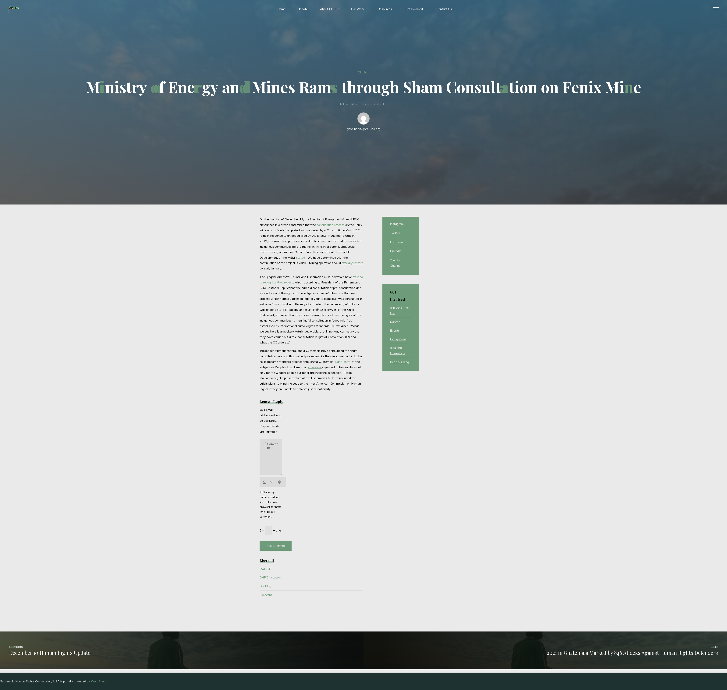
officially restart (352, 263)
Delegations (398, 339)
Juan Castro (342, 362)
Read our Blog (399, 362)
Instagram (397, 224)
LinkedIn (395, 251)
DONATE (266, 569)
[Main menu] (716, 9)
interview (315, 367)
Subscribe (266, 595)
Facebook (396, 242)
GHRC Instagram (271, 577)
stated (300, 257)
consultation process (331, 225)
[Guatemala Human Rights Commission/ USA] (14, 9)
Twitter (395, 233)
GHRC (362, 72)
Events (395, 330)
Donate (395, 322)
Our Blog (265, 586)
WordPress (98, 681)
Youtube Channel (395, 262)
